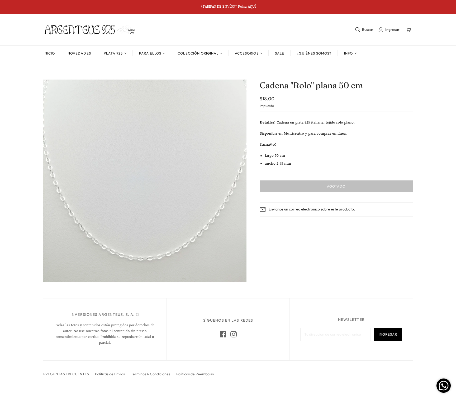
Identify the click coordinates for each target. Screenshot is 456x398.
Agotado (336, 186)
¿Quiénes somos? (314, 53)
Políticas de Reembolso (195, 374)
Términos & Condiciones (150, 374)
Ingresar (392, 29)
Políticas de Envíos (110, 374)
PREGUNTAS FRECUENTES (66, 374)
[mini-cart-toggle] (408, 30)
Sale (279, 53)
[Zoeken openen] (357, 29)
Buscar (367, 29)
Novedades (79, 53)
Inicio (49, 53)
